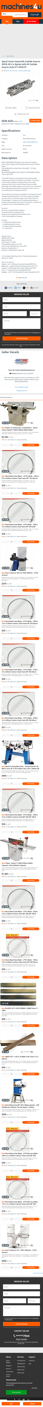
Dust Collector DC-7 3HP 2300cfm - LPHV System (19, 1251)
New (24, 135)
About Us (8, 1368)
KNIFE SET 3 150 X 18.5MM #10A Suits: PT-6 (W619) (20, 1058)
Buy (7, 21)
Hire (18, 21)
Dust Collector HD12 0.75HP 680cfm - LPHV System (20, 574)
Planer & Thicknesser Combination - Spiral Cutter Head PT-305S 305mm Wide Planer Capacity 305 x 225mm (19, 429)
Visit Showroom (37, 1273)
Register (8, 1363)
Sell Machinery (21, 1363)
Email (27, 287)
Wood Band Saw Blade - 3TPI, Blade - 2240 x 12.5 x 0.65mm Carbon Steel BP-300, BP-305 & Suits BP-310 (20, 913)
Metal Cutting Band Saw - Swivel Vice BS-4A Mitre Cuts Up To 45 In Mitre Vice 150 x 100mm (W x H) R (20, 767)
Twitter (19, 287)
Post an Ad (16, 1392)
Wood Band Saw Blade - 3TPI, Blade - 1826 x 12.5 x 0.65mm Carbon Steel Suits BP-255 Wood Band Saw (20, 961)
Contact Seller (35, 120)
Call (11, 1404)
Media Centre (20, 1369)
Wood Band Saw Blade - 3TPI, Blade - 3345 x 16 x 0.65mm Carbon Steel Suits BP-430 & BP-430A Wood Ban (20, 526)
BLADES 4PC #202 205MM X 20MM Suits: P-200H (20, 1009)
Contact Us (32, 1360)
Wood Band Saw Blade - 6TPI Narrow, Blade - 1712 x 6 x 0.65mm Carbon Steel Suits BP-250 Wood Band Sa (20, 1203)
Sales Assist (20, 1372)
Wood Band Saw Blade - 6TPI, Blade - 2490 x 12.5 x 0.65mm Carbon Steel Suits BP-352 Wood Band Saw (20, 622)
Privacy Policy (35, 332)
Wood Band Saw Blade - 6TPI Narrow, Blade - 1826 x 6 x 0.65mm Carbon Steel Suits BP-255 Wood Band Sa (20, 1155)
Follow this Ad (23, 114)
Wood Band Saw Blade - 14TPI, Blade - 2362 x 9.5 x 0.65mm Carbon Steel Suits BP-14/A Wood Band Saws (20, 477)
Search (34, 15)
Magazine (9, 1366)
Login (7, 1361)
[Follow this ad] (11, 445)
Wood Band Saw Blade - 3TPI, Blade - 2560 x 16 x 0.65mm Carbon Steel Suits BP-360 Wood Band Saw (20, 719)
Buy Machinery (21, 1360)
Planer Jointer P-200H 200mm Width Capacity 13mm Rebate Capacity (17, 864)
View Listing (30, 445)
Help (30, 1363)
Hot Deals (32, 21)
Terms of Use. (7, 334)
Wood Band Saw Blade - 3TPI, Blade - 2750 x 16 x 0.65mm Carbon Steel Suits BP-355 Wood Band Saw (20, 671)
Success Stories (8, 1375)
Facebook (9, 287)
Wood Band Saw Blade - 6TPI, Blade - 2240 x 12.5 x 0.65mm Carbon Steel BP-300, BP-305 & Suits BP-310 (20, 816)
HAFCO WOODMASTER (30, 142)
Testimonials (9, 1371)
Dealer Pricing (21, 1366)
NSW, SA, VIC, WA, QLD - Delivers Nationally (16, 71)
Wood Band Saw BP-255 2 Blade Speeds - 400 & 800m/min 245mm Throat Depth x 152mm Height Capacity (20, 1106)
